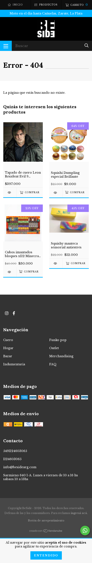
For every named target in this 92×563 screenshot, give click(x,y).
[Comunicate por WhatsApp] (85, 530)
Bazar (7, 356)
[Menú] (6, 46)
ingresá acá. (79, 513)
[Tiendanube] (46, 532)
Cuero (8, 340)
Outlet (54, 348)
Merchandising (61, 356)
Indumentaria (14, 364)
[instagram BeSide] (6, 313)
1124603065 (12, 459)
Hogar (8, 348)
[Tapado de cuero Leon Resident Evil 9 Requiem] (9, 192)
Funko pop (58, 340)
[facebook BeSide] (14, 313)
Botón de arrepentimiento (46, 520)
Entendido (46, 555)
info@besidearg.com (19, 467)
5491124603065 (15, 451)
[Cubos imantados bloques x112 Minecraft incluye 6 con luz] (9, 272)
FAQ (52, 364)
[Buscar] (86, 45)
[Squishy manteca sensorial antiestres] (55, 263)
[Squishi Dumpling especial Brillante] (55, 192)
